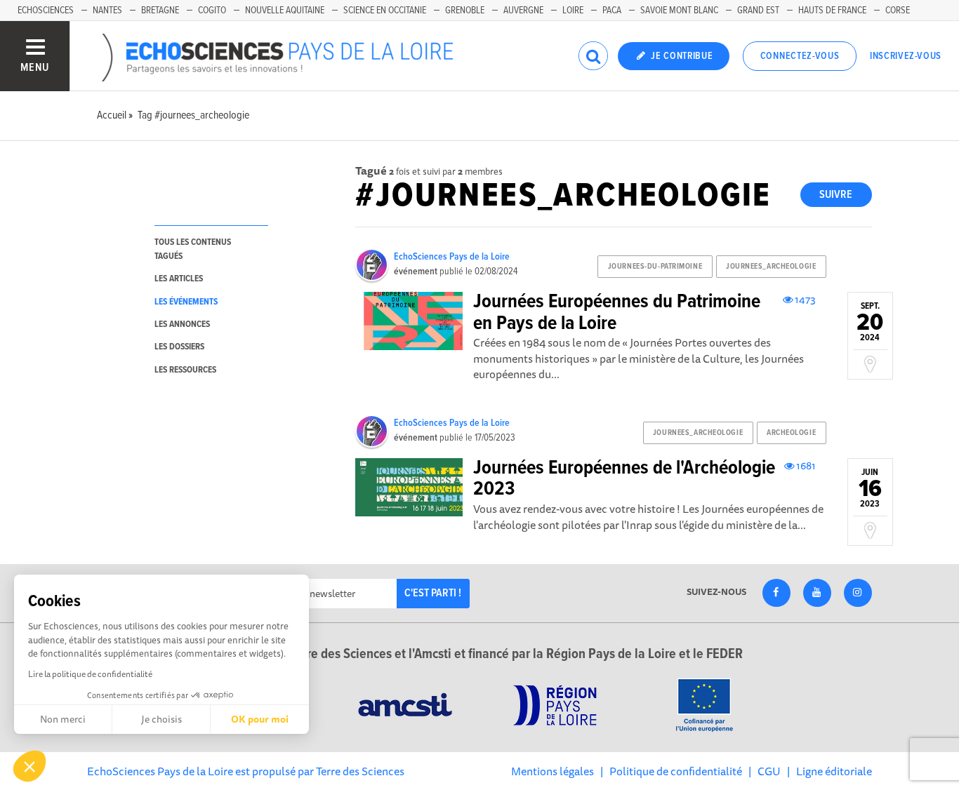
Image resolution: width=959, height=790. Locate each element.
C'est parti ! (432, 593)
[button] (29, 766)
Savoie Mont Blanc (679, 10)
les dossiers (179, 347)
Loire (572, 10)
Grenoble (464, 10)
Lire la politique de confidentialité (90, 674)
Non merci (63, 719)
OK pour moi (260, 719)
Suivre (835, 194)
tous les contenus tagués (192, 249)
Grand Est (758, 10)
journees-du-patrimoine (655, 267)
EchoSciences (46, 10)
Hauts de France (832, 10)
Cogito (212, 10)
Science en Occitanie (384, 10)
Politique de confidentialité (675, 771)
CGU (769, 771)
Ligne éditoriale (834, 771)
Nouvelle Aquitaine (284, 10)
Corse (897, 10)
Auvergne (523, 10)
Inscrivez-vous (905, 56)
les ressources (185, 370)
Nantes (107, 10)
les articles (178, 279)
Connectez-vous (800, 56)
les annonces (182, 324)
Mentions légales (552, 771)
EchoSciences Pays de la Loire (452, 256)
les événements (186, 302)
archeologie (791, 433)
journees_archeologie (771, 267)
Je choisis (161, 719)
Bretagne (160, 10)
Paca (611, 10)
